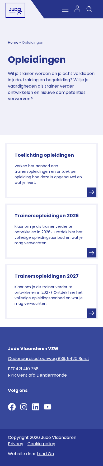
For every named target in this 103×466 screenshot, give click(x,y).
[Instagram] (24, 407)
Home (13, 42)
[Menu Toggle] (65, 9)
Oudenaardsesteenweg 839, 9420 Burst (48, 359)
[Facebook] (12, 407)
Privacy (15, 444)
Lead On (45, 454)
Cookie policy (41, 444)
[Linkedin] (36, 407)
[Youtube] (48, 407)
